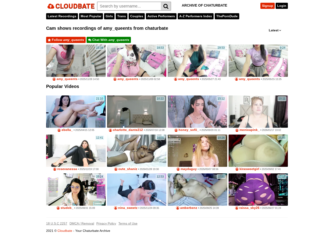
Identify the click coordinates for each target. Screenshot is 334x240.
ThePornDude (227, 16)
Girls (109, 16)
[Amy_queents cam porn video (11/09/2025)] (137, 61)
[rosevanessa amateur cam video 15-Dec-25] (76, 151)
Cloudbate (64, 230)
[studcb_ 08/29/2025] (76, 189)
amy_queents (66, 79)
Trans (121, 16)
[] (166, 6)
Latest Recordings (62, 16)
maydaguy (188, 169)
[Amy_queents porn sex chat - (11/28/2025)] (76, 61)
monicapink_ (249, 130)
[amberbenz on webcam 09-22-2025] (197, 189)
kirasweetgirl (249, 169)
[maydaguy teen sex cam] (197, 151)
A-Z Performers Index (195, 16)
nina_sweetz (127, 208)
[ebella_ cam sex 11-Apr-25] (76, 111)
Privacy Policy (106, 223)
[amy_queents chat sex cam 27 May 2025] (197, 61)
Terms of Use (127, 223)
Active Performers (161, 16)
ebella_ (67, 130)
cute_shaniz (127, 169)
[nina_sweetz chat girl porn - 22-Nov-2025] (137, 189)
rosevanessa (66, 169)
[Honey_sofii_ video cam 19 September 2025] (197, 111)
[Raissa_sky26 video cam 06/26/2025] (258, 189)
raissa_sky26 (248, 208)
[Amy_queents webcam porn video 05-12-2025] (258, 61)
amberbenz (188, 208)
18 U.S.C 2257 (56, 223)
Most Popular (91, 16)
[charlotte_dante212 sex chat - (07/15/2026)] (137, 111)
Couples (136, 16)
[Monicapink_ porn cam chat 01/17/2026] (258, 111)
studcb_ (66, 208)
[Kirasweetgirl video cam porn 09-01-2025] (258, 151)
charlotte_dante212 (127, 130)
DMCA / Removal (82, 223)
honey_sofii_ (188, 130)
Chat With (110, 40)
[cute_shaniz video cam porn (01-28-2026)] (137, 151)
